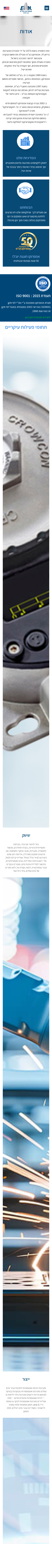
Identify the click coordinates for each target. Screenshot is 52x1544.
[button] (47, 8)
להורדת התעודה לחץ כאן (38, 317)
